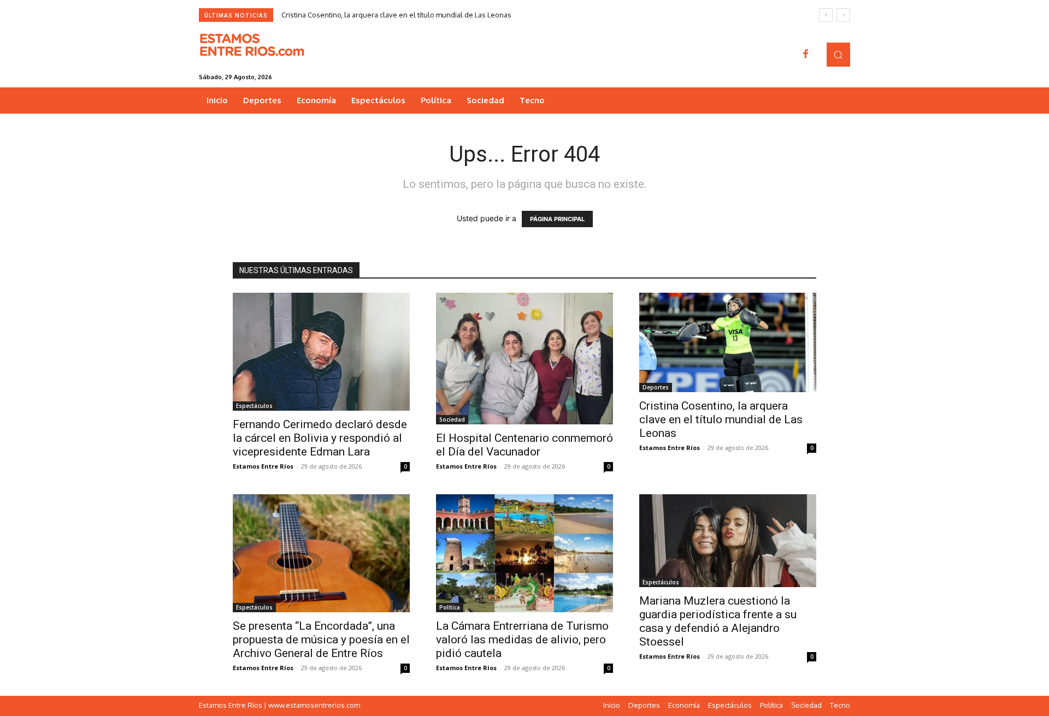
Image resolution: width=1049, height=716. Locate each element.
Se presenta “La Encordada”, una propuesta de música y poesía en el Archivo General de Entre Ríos (321, 639)
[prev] (826, 15)
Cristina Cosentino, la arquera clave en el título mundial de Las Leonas (396, 14)
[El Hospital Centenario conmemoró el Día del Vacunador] (524, 358)
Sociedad (452, 419)
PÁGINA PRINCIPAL (557, 219)
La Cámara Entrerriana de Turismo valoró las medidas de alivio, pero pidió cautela (522, 639)
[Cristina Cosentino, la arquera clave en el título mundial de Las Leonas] (727, 342)
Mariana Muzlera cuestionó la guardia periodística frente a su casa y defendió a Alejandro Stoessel (718, 621)
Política (449, 607)
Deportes (656, 387)
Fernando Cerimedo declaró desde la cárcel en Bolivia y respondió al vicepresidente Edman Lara (320, 438)
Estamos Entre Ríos (263, 466)
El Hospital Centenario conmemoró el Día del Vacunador (524, 444)
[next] (843, 15)
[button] (838, 54)
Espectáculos (254, 406)
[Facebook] (806, 54)
